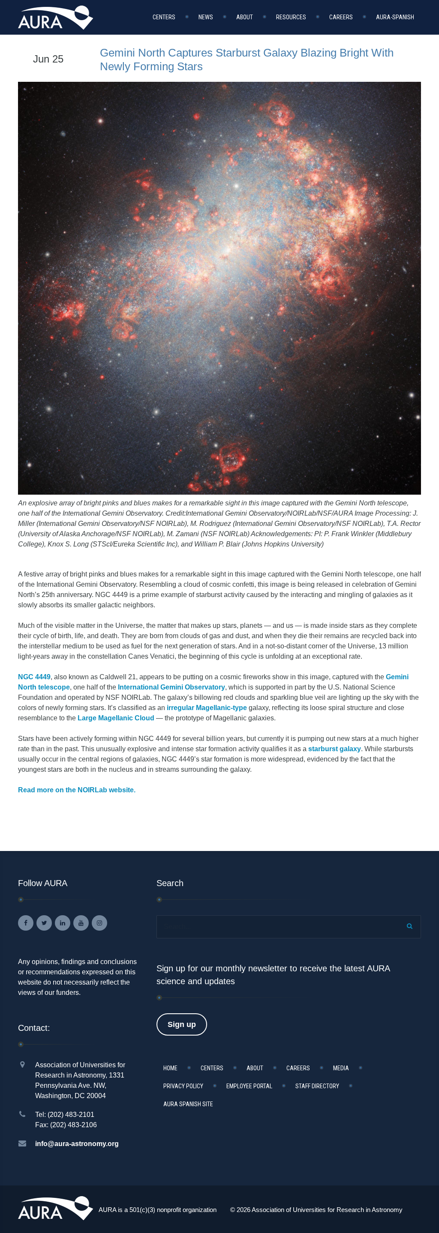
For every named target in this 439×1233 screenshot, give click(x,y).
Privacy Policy (183, 1086)
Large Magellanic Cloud (116, 718)
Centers (164, 17)
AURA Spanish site (188, 1104)
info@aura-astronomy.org (77, 1143)
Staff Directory (317, 1086)
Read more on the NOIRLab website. (76, 790)
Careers (341, 17)
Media (341, 1068)
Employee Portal (249, 1086)
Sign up (182, 1024)
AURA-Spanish (395, 17)
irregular (180, 707)
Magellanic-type (221, 707)
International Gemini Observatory (171, 687)
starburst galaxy (334, 748)
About (244, 17)
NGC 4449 (34, 677)
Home (170, 1068)
